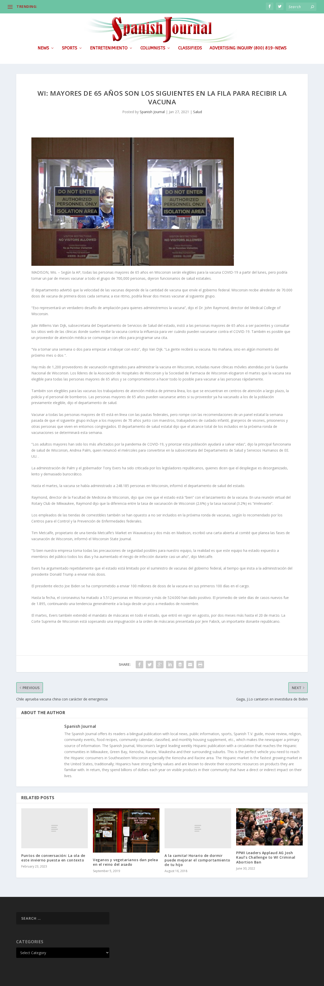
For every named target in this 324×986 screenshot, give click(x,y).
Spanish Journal (152, 111)
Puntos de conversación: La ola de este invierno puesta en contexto (53, 857)
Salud (197, 111)
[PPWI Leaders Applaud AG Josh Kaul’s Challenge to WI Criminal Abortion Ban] (269, 827)
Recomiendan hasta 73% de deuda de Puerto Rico (83, 6)
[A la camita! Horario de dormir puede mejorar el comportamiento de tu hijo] (198, 828)
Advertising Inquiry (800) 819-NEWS (248, 48)
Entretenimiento (109, 48)
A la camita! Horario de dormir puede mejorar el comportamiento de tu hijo (197, 860)
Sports (69, 48)
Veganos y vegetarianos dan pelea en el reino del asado (125, 862)
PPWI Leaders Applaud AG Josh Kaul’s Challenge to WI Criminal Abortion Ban (265, 857)
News (43, 48)
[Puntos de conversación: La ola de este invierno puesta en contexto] (54, 828)
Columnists (152, 48)
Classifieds (190, 48)
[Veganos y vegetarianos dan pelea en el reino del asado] (126, 830)
